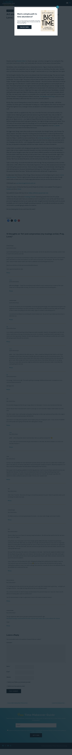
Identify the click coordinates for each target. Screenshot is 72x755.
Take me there (24, 27)
